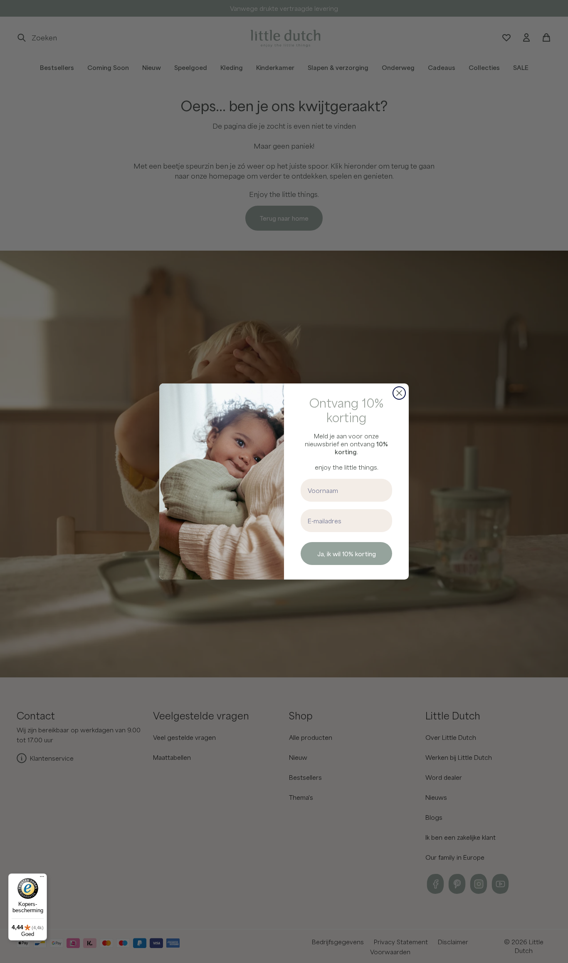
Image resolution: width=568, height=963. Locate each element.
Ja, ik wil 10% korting (346, 553)
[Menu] (42, 878)
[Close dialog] (399, 393)
